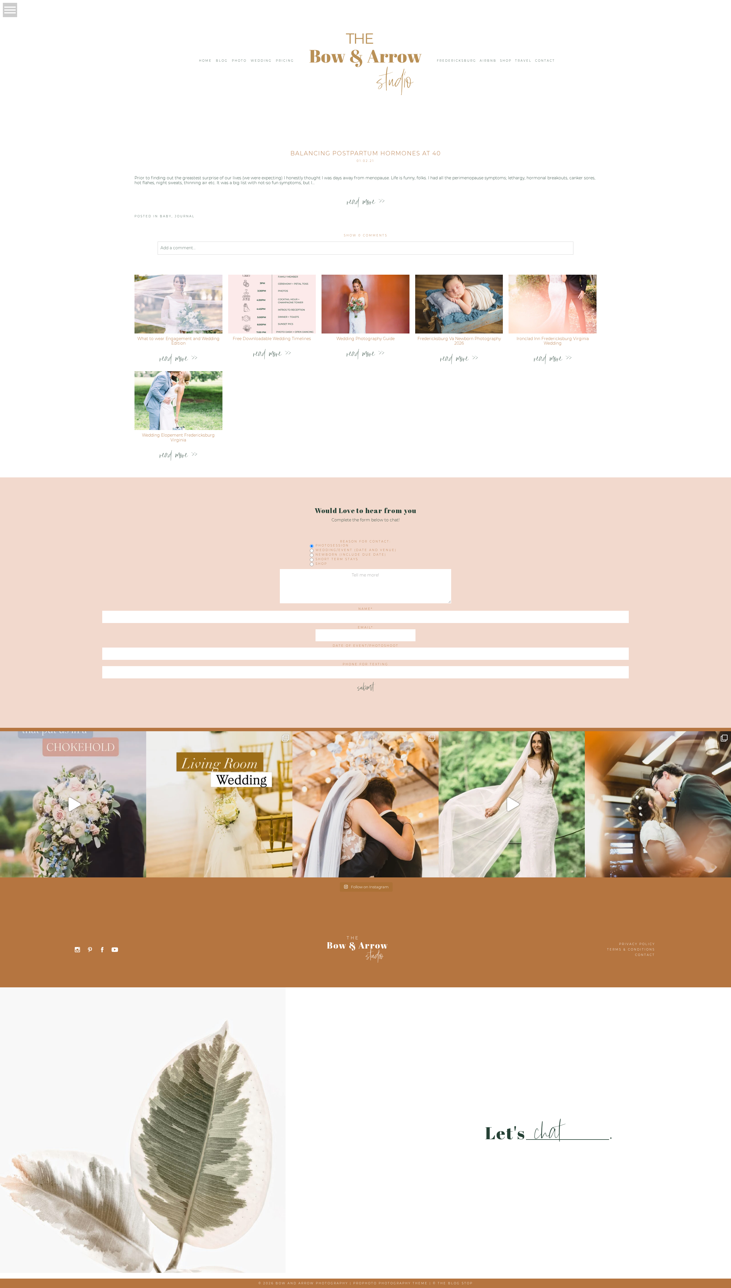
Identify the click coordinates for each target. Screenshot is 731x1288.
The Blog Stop (455, 1283)
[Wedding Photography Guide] (365, 304)
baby (166, 216)
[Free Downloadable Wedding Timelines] (272, 304)
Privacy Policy (637, 944)
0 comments (365, 235)
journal (185, 216)
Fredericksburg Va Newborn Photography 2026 (459, 341)
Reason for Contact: (365, 541)
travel (523, 61)
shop (506, 61)
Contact (545, 61)
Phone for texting (365, 664)
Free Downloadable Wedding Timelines (272, 338)
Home (205, 61)
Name (364, 609)
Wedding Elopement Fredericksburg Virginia (178, 438)
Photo (239, 61)
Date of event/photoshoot (366, 646)
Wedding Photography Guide (365, 338)
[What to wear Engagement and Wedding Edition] (178, 304)
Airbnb (488, 61)
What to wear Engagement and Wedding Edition (178, 341)
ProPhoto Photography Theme (390, 1283)
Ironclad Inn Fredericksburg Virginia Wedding (553, 341)
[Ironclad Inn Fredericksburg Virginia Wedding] (553, 304)
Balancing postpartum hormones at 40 (365, 153)
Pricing (285, 61)
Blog (222, 61)
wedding (261, 61)
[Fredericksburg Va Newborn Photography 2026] (459, 304)
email (364, 627)
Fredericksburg (456, 61)
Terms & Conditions (631, 949)
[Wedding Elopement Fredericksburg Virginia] (178, 400)
